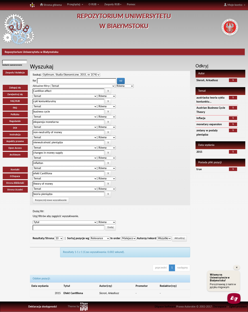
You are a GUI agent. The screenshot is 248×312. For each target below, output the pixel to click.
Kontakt (15, 170)
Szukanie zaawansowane (12, 65)
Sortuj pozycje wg (78, 238)
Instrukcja (15, 135)
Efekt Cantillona (73, 293)
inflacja (200, 118)
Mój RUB (15, 101)
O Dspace (15, 176)
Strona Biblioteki (15, 183)
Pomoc (131, 4)
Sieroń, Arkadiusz (207, 80)
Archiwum (15, 155)
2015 (199, 152)
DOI (15, 128)
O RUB (93, 4)
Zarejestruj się (15, 94)
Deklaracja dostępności (42, 306)
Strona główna (52, 5)
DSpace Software (165, 306)
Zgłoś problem (238, 306)
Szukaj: (37, 74)
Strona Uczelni (15, 190)
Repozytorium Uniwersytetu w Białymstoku (31, 52)
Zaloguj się (15, 88)
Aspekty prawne (15, 141)
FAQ (15, 108)
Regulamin (15, 121)
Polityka (15, 114)
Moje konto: (235, 5)
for (34, 80)
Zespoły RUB (112, 4)
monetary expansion (209, 124)
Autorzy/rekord (146, 238)
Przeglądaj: (74, 4)
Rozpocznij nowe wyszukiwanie (51, 200)
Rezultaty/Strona (43, 238)
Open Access (15, 148)
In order (115, 238)
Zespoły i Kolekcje (15, 73)
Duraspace (219, 306)
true (199, 169)
